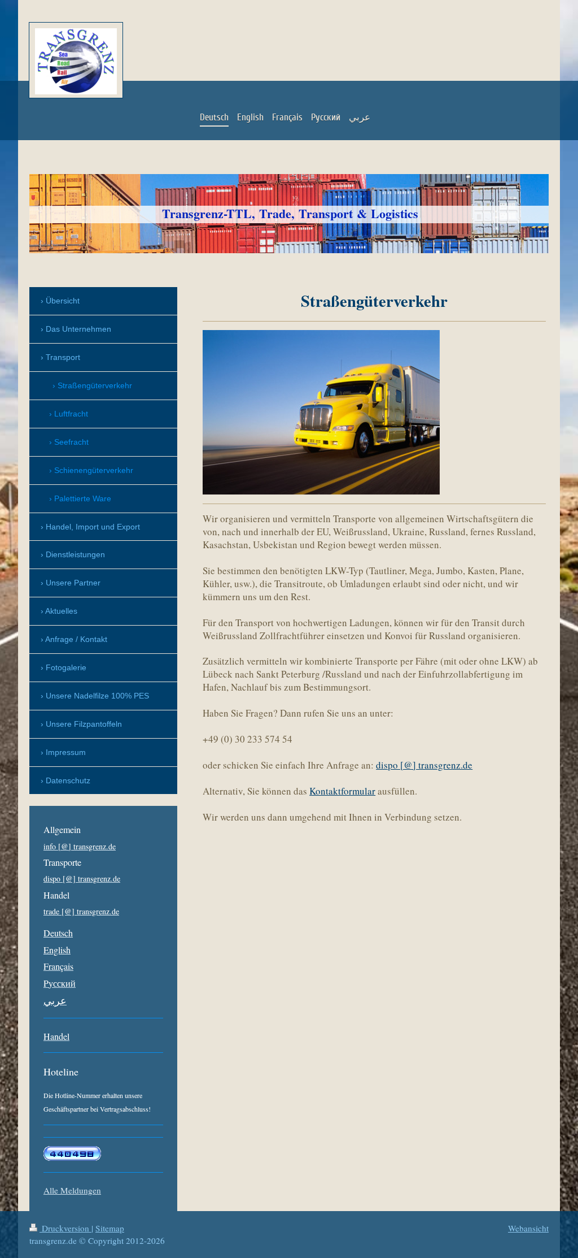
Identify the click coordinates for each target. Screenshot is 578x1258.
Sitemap (109, 1228)
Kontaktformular (342, 790)
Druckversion (65, 1228)
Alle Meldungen (72, 1190)
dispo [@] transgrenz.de (424, 764)
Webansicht (528, 1228)
